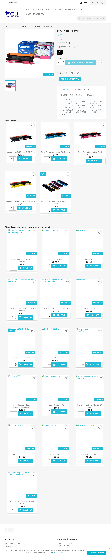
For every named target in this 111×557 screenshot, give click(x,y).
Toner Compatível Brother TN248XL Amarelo (22, 502)
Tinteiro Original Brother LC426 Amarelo (55, 308)
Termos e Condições (12, 543)
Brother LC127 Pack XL (22, 358)
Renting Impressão (47, 10)
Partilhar (67, 73)
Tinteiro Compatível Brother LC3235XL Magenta (22, 309)
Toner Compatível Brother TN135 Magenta (90, 153)
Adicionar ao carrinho (81, 62)
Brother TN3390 (55, 454)
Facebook (7, 530)
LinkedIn (12, 530)
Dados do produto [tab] (81, 89)
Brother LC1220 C (89, 308)
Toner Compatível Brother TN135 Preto (21, 152)
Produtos (30, 10)
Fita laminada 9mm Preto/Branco (89, 358)
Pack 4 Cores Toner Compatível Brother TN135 (55, 202)
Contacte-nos (11, 3)
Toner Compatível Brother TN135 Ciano (55, 152)
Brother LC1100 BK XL (89, 454)
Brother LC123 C (89, 259)
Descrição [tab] (66, 89)
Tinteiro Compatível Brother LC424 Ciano (89, 406)
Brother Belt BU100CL (55, 405)
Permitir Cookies (97, 552)
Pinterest (78, 73)
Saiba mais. (58, 552)
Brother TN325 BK (55, 358)
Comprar (24, 158)
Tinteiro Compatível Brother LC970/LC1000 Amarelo (21, 406)
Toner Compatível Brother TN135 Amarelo (21, 201)
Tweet (72, 73)
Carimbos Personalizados (71, 10)
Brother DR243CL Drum (21, 454)
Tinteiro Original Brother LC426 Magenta (21, 260)
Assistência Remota (35, 14)
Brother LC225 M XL (55, 259)
